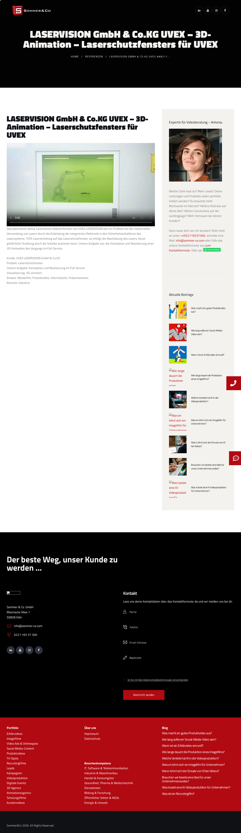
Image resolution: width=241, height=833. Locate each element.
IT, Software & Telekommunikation (106, 768)
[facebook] (225, 10)
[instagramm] (216, 10)
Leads (10, 768)
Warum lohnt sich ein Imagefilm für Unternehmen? (208, 421)
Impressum (91, 733)
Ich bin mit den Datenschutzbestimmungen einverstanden (158, 680)
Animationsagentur (19, 793)
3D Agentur (14, 788)
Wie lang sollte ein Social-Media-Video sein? (207, 332)
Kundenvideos (16, 803)
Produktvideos (16, 753)
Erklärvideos (14, 733)
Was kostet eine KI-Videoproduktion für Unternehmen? (208, 489)
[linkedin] (199, 10)
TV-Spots (12, 758)
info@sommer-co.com (190, 240)
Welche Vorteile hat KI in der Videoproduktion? (204, 399)
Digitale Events (16, 783)
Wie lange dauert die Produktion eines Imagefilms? (206, 377)
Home (75, 56)
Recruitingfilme (16, 763)
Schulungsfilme (16, 798)
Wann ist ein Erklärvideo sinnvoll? (207, 355)
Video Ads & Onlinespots (22, 743)
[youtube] (208, 10)
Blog (165, 727)
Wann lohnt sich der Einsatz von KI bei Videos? (208, 444)
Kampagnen (14, 773)
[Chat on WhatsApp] (212, 250)
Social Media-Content (20, 748)
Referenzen (94, 56)
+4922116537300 (192, 235)
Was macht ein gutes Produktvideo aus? (208, 309)
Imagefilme (14, 738)
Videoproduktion (17, 778)
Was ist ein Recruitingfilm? (178, 794)
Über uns (90, 727)
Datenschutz (92, 738)
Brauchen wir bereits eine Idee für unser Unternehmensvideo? (207, 466)
